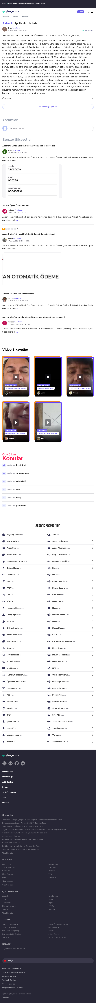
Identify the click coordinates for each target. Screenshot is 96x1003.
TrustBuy (5, 997)
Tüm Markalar (7, 881)
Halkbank (51, 871)
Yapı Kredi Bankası (9, 867)
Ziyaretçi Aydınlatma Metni (13, 972)
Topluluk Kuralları (9, 980)
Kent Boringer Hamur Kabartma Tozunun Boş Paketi (21, 846)
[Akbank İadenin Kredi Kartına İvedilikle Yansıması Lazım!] (80, 377)
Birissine (51, 931)
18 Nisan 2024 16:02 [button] (14, 300)
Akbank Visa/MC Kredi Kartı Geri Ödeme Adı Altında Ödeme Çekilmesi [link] (33, 317)
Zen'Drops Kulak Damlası (11, 934)
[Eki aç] (32, 181)
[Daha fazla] (92, 98)
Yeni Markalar (7, 885)
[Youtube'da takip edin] (10, 763)
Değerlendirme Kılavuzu (12, 988)
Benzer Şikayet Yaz (49, 107)
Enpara (4, 877)
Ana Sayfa (5, 16)
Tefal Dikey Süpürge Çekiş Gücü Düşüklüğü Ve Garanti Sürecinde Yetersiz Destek (32, 820)
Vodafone (5, 909)
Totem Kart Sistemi (9, 927)
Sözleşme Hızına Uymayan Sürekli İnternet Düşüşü (21, 849)
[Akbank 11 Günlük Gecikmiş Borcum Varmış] (48, 377)
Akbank (15, 16)
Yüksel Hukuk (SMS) (10, 924)
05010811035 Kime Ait (11, 843)
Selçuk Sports (53, 934)
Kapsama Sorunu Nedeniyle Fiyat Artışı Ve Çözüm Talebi (23, 839)
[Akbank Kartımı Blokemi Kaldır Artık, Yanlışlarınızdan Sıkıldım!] (16, 422)
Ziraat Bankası (7, 874)
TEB (50, 874)
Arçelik (4, 899)
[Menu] (92, 11)
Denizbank (6, 871)
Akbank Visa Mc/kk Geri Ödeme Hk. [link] (18, 294)
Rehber (5, 787)
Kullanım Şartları (9, 976)
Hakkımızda (7, 772)
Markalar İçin (7, 777)
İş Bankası (52, 867)
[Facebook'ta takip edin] (17, 763)
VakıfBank (52, 877)
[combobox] (48, 960)
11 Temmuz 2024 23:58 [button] (15, 241)
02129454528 (53, 927)
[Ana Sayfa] (10, 11)
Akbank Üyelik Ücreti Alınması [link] (15, 205)
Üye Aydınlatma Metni (11, 968)
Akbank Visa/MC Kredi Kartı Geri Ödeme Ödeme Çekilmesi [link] (28, 234)
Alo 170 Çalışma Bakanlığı (57, 937)
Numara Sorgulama (9, 906)
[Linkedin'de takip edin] (23, 763)
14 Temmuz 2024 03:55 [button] (15, 324)
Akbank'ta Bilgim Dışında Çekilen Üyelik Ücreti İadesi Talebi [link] (28, 146)
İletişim (5, 802)
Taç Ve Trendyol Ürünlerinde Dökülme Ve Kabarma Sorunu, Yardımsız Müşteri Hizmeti (34, 830)
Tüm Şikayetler (8, 853)
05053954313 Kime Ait (11, 836)
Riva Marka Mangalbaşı (10, 931)
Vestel (50, 899)
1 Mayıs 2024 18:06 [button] (14, 212)
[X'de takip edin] (4, 763)
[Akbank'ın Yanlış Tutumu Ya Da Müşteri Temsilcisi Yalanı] (16, 377)
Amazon (51, 909)
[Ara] (88, 12)
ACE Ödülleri (7, 782)
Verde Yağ (6, 937)
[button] (10, 228)
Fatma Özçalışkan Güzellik (58, 924)
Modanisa (5, 896)
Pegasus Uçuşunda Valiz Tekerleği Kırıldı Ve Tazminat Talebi (24, 823)
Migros (50, 903)
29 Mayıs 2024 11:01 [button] (14, 152)
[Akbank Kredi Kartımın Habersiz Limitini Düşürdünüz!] (48, 422)
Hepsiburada (53, 896)
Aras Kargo (6, 903)
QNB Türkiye (7, 864)
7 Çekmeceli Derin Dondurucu (13, 949)
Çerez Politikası (8, 984)
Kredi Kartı (25, 16)
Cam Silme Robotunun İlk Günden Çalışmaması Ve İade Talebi (25, 833)
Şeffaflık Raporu (9, 792)
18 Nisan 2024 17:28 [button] (14, 30)
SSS (4, 797)
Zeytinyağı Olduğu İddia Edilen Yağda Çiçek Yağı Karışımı (23, 826)
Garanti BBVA (53, 864)
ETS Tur (51, 906)
